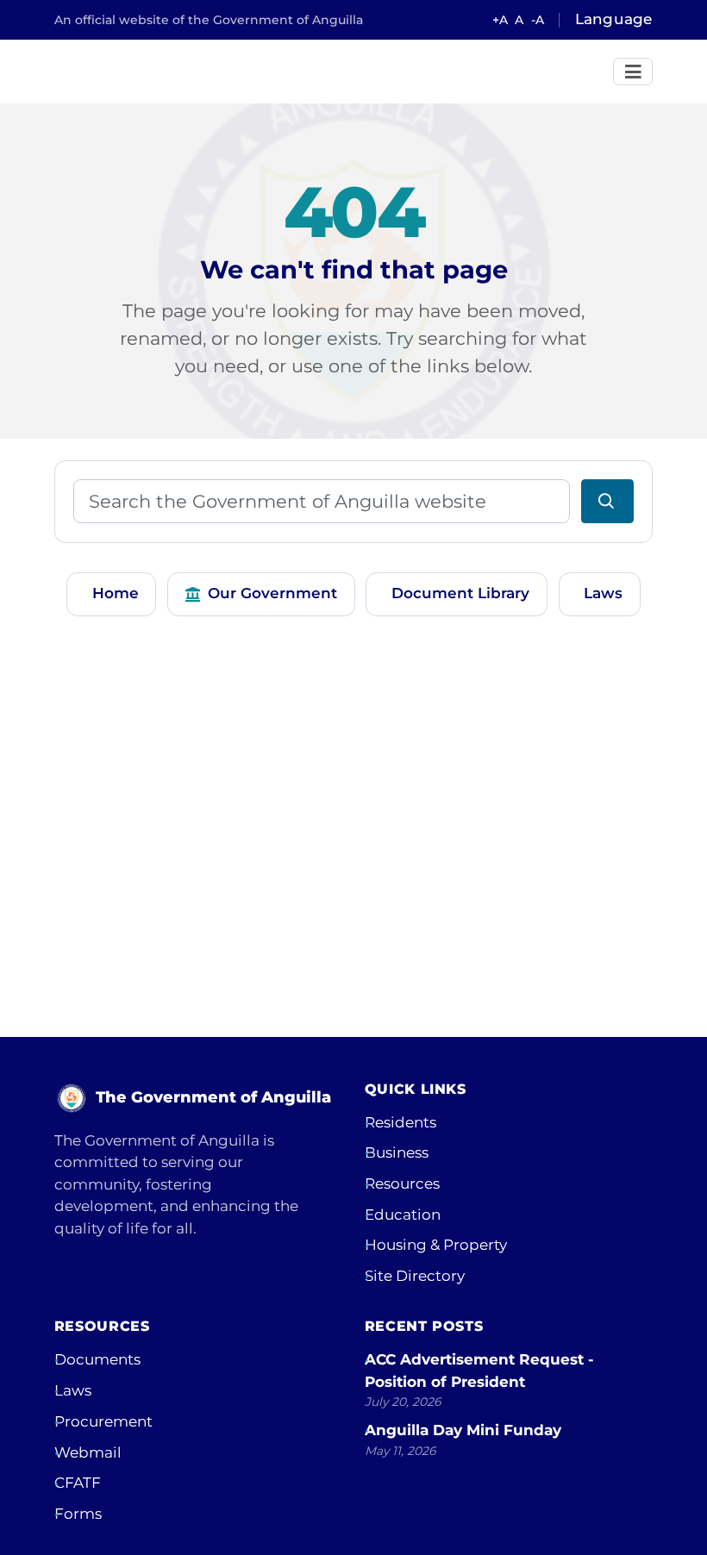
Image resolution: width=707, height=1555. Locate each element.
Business (397, 1152)
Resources (402, 1183)
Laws (603, 593)
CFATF (77, 1482)
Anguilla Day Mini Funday (463, 1430)
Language (613, 19)
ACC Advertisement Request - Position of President (479, 1370)
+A (500, 20)
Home (115, 593)
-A (537, 20)
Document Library (460, 593)
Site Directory (415, 1275)
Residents (400, 1122)
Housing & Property (436, 1244)
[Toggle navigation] (633, 71)
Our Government (272, 593)
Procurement (103, 1421)
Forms (78, 1513)
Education (403, 1214)
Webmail (88, 1452)
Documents (97, 1359)
